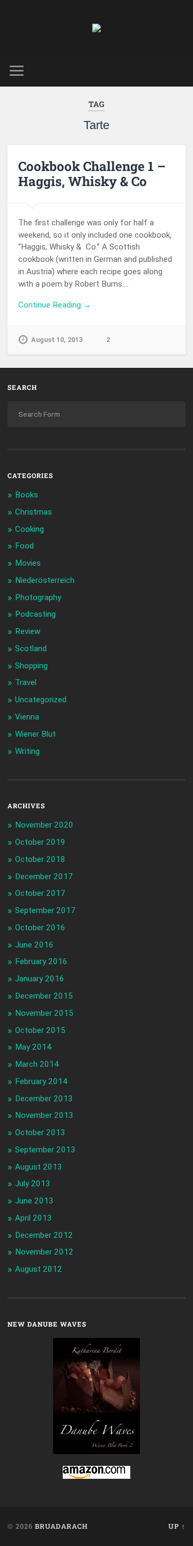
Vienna (27, 717)
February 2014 (41, 1081)
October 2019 (40, 842)
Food (24, 546)
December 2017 (44, 876)
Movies (28, 563)
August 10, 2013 (57, 340)
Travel (25, 682)
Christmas (33, 512)
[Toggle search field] (176, 71)
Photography (38, 597)
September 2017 (45, 910)
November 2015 (44, 1013)
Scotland (31, 648)
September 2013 (45, 1150)
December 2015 (44, 996)
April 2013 (33, 1218)
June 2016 (34, 945)
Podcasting (35, 614)
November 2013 (44, 1115)
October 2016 (40, 927)
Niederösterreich (45, 580)
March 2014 (37, 1064)
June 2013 (34, 1201)
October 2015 (40, 1030)
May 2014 (33, 1047)
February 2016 (41, 961)
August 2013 (38, 1167)
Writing (27, 751)
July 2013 (32, 1183)
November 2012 (44, 1252)
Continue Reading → (54, 305)
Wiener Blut (35, 734)
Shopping (31, 666)
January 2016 (39, 979)
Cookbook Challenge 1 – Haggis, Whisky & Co (92, 174)
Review (27, 631)
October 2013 (40, 1132)
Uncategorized (40, 699)
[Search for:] (96, 414)
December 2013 (44, 1098)
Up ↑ (176, 1526)
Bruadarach (61, 1526)
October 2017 (40, 893)
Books (26, 495)
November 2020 (44, 825)
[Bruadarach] (96, 27)
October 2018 (40, 859)
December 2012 (44, 1235)
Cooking (29, 529)
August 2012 (38, 1269)
